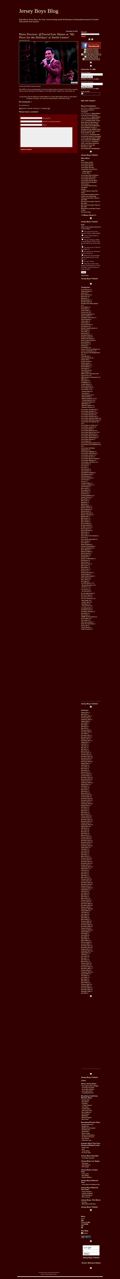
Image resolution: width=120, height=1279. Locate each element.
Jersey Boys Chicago (87, 414)
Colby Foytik (84, 321)
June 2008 (84, 935)
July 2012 (84, 849)
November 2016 (85, 758)
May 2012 (84, 852)
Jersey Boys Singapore (88, 451)
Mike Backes (84, 518)
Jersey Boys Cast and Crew (89, 169)
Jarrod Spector (85, 370)
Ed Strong (84, 345)
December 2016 (85, 756)
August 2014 (84, 805)
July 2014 (84, 807)
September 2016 (85, 761)
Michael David (85, 511)
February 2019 (85, 730)
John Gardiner (85, 470)
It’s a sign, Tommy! (89, 261)
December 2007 (85, 945)
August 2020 (84, 721)
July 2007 (84, 954)
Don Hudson (85, 1101)
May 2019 (84, 728)
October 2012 (85, 844)
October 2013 (85, 823)
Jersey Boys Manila (86, 428)
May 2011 (83, 873)
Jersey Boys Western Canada (89, 458)
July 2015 (84, 786)
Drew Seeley (84, 344)
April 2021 (84, 714)
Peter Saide (84, 542)
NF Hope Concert (86, 527)
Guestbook (84, 187)
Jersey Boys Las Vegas (88, 425)
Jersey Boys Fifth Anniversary (90, 420)
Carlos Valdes (85, 310)
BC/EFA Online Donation (88, 1128)
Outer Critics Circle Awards (89, 535)
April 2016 (84, 770)
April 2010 (84, 896)
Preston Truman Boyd (87, 546)
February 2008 (85, 942)
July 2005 (84, 993)
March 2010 (84, 898)
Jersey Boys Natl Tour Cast (89, 185)
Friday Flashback (86, 358)
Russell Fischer (85, 563)
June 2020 (84, 723)
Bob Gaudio (85, 600)
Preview (83, 79)
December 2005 (85, 987)
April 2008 (84, 938)
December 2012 (85, 840)
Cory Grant (85, 393)
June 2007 (84, 956)
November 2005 (85, 989)
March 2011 (84, 877)
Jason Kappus (85, 372)
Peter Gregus (85, 541)
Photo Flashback (86, 544)
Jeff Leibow (84, 380)
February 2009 (85, 921)
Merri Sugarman (85, 509)
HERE (24, 89)
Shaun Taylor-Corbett (87, 576)
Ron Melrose (84, 560)
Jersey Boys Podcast (87, 439)
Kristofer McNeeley (86, 495)
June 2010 (84, 893)
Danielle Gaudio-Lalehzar (88, 328)
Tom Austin (84, 613)
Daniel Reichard (86, 395)
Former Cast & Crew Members (89, 349)
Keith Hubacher (86, 1165)
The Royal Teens (86, 609)
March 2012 (84, 856)
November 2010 (85, 884)
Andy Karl (84, 293)
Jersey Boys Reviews (87, 164)
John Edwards (85, 469)
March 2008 (84, 940)
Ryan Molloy (84, 567)
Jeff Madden (84, 382)
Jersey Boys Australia (87, 411)
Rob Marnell (84, 556)
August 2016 (84, 763)
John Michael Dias (86, 474)
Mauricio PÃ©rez (86, 507)
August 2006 (84, 973)
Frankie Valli (85, 602)
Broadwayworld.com (87, 1124)
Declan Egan (84, 330)
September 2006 (85, 972)
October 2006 (85, 970)
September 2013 (85, 824)
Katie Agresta (85, 490)
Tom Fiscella (84, 615)
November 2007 (85, 947)
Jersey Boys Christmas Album (90, 418)
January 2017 (85, 754)
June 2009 (84, 914)
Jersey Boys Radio (87, 1091)
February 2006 (85, 984)
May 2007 (84, 958)
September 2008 (85, 930)
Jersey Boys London (87, 162)
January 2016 (85, 775)
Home (82, 160)
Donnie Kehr (84, 333)
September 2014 (85, 803)
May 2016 (84, 768)
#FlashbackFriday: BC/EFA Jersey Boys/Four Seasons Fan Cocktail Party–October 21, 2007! (91, 131)
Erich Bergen (85, 347)
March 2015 (84, 793)
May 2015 (84, 789)
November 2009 (85, 905)
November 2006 (85, 968)
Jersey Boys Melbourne (88, 430)
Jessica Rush (85, 463)
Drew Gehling (85, 342)
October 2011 (85, 865)
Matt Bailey (84, 502)
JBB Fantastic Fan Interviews (89, 377)
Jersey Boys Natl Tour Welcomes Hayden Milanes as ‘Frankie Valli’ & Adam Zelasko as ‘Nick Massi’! (48, 96)
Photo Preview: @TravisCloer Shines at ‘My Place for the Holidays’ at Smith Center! (46, 36)
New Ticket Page (86, 212)
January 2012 (85, 859)
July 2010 (84, 891)
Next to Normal (85, 523)
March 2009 (84, 919)
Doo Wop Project (86, 335)
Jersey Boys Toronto (87, 455)
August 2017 (84, 742)
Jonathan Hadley (86, 483)
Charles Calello (85, 315)
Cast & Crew (84, 312)
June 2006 (84, 977)
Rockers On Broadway (88, 1135)
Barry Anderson (85, 294)
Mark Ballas (84, 499)
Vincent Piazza (85, 627)
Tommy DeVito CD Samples (89, 182)
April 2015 (84, 791)
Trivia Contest (85, 184)
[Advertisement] (91, 666)
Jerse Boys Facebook (88, 1087)
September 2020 (85, 719)
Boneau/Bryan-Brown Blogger (90, 1085)
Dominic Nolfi (85, 396)
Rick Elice (85, 586)
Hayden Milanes (85, 365)
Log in (83, 1218)
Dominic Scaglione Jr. (88, 398)
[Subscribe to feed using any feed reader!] (90, 95)
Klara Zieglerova (86, 1112)
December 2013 (85, 819)
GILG (83, 1149)
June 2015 (84, 788)
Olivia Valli (84, 534)
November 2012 (85, 842)
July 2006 (84, 975)
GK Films (84, 1202)
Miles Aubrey (85, 520)
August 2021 (84, 712)
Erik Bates (85, 1103)
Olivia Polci (84, 532)
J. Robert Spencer (87, 171)
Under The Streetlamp (87, 623)
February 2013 (85, 837)
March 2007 (84, 961)
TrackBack (45, 108)
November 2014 (85, 800)
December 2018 (85, 731)
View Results (85, 275)
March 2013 (84, 835)
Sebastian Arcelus (87, 407)
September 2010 (85, 888)
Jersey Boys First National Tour (90, 421)
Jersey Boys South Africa (88, 453)
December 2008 (85, 924)
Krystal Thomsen (86, 497)
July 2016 (84, 765)
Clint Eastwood (85, 319)
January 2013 (85, 838)
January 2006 (85, 986)
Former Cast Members (87, 351)
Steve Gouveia (85, 577)
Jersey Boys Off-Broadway (88, 437)
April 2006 (84, 980)
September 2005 (85, 991)
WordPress (57, 1272)
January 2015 (85, 796)
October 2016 (85, 760)
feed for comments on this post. (29, 108)
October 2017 (85, 738)
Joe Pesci (84, 467)
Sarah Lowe (84, 570)
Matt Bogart (85, 403)
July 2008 (84, 933)
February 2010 (85, 900)
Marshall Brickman (87, 585)
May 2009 (84, 916)
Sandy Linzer (85, 569)
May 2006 (84, 979)
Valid (84, 1224)
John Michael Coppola (87, 472)
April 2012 (84, 854)
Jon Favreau (84, 479)
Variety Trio (84, 625)
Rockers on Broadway (87, 558)
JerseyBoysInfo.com (88, 1092)
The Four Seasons (86, 598)
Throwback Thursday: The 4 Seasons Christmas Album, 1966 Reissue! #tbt (47, 98)
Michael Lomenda (86, 514)
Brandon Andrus (85, 301)
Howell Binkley (85, 366)
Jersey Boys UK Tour (87, 456)
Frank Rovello (85, 356)
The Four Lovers (85, 596)
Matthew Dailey (85, 506)
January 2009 (85, 923)
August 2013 (84, 826)
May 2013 (84, 831)
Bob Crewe (84, 296)
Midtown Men (84, 516)
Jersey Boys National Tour (88, 432)
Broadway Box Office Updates (89, 303)
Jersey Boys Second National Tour (91, 444)
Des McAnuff (85, 591)
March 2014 (84, 814)
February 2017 (85, 752)
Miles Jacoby (85, 521)
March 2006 (84, 982)
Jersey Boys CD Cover (87, 167)
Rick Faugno (84, 555)
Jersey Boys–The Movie (88, 462)
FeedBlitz (96, 79)
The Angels (84, 581)
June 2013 (84, 830)
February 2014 (85, 816)
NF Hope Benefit (85, 525)
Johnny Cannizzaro (86, 478)
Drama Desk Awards (87, 338)
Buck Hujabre (85, 307)
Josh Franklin (85, 486)
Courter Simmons (86, 324)
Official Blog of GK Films (89, 1204)
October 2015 (85, 781)
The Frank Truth (86, 1152)
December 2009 (85, 903)
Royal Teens (84, 562)
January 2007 (85, 965)
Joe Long (83, 465)
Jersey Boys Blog (38, 11)
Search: (84, 32)
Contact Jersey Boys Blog (88, 196)
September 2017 (85, 740)
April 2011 (84, 875)
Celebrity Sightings (86, 314)
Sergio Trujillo (85, 574)
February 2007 (85, 963)
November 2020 (85, 716)
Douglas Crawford (86, 337)
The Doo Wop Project (87, 593)
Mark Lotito (84, 500)
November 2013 (85, 821)
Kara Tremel (84, 488)
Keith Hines (84, 493)
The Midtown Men (86, 608)
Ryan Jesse (84, 565)
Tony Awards (84, 618)
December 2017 (85, 735)
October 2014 (85, 802)
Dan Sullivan (84, 326)
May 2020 (84, 724)
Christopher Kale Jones (88, 317)
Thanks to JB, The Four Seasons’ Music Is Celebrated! (90, 110)
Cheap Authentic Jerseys (88, 127)
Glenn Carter (85, 1173)
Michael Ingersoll (86, 513)
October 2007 (85, 949)
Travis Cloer (84, 620)
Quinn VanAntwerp (86, 548)
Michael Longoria (87, 405)
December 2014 (85, 798)
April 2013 (84, 833)
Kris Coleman (85, 1114)
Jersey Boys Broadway (87, 413)
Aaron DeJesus (85, 289)
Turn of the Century (86, 622)
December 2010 (85, 882)
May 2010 (84, 895)
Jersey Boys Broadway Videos (90, 194)
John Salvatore (85, 476)
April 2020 (84, 726)
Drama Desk (85, 1131)
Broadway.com (86, 1129)
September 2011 (85, 866)
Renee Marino (85, 549)
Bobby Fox (84, 298)
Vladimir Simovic (53, 1274)
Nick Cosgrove (85, 528)
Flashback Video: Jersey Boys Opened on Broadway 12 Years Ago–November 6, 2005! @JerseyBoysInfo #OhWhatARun (90, 145)
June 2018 (84, 733)
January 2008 (85, 944)
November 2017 (85, 737)
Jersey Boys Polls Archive (88, 177)
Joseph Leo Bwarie (86, 485)
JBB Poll (83, 379)
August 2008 (84, 931)
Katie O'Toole (85, 492)
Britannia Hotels (94, 1263)
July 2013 (84, 828)
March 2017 (84, 751)
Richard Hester (85, 553)
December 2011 (85, 861)
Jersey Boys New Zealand (88, 435)
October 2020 (85, 717)
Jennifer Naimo (86, 173)
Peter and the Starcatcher (88, 539)
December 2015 (85, 777)
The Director (84, 589)
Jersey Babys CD (86, 387)
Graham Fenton (85, 361)
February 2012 (85, 858)
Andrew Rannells (86, 291)
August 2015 (84, 784)
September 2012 (85, 845)
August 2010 (84, 889)
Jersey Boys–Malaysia (87, 460)
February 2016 (85, 774)
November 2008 (85, 926)
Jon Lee (83, 481)
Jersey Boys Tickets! (89, 155)
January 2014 (85, 817)
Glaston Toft (84, 359)
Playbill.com (85, 1126)
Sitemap (83, 189)
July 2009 (84, 912)
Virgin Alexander (86, 629)
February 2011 (85, 879)
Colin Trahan (84, 322)
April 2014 (84, 812)
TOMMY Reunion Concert (88, 616)
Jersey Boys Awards (87, 165)
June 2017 (84, 745)
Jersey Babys (86, 1151)
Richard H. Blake (86, 551)
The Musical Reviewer (88, 1136)
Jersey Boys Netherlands (88, 434)
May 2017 (84, 747)
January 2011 (85, 881)
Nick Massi (85, 604)
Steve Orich (84, 579)
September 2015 (85, 782)
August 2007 (84, 952)
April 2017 (84, 749)
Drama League (86, 1133)
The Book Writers (86, 583)
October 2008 (85, 928)
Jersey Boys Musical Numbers (90, 175)
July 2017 (84, 744)
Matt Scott (84, 504)
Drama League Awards (87, 340)
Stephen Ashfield (86, 1177)
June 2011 (84, 872)
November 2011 (85, 863)
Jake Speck (84, 368)
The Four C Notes (86, 595)
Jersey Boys (84, 389)
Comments (85, 1222)
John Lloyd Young (87, 402)
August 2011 (84, 868)
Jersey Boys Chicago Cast (88, 416)
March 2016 (84, 772)
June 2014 (84, 809)
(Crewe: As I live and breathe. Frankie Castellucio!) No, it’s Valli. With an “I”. (90, 257)
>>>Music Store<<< (88, 215)
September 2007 (85, 951)
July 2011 (84, 870)
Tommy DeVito (86, 605)
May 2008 (84, 937)
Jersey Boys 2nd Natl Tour (88, 409)
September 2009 (85, 909)
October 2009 (85, 907)
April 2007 (84, 959)
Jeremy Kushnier (86, 386)
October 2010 (85, 886)
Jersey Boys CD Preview (88, 178)
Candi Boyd (84, 308)
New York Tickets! (88, 101)
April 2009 (84, 917)
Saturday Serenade (86, 572)
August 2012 (84, 847)
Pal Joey (83, 537)
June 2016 (84, 767)
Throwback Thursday (87, 611)
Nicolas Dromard (86, 530)
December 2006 (85, 966)
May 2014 (84, 810)
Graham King (85, 363)
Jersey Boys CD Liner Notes (89, 180)
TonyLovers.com (86, 1140)
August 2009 (84, 910)
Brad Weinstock (85, 300)
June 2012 (84, 851)
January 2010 (85, 902)
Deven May (84, 331)
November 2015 (85, 779)
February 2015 (85, 795)
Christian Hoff (85, 391)
